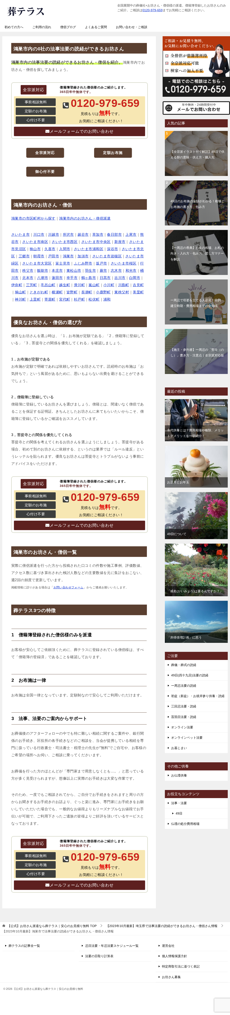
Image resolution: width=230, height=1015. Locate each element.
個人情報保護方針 (174, 956)
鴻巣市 (68, 256)
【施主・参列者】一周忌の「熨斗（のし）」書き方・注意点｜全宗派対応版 (197, 352)
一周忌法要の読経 (183, 685)
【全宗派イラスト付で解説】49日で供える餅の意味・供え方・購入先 (197, 154)
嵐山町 (94, 285)
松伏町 (94, 299)
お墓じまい (179, 748)
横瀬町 (57, 292)
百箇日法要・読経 (183, 717)
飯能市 (42, 270)
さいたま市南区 (35, 242)
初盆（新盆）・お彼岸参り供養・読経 (198, 696)
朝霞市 (38, 256)
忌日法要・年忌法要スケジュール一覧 (112, 945)
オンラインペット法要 (187, 737)
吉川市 (119, 278)
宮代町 (64, 299)
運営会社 (168, 945)
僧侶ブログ (68, 27)
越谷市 (82, 234)
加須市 (82, 256)
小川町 (108, 285)
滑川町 (79, 285)
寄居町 (49, 299)
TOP (52, 926)
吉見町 (138, 285)
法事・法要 (179, 803)
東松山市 (73, 270)
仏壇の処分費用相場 (185, 824)
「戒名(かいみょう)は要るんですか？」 (195, 591)
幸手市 (71, 278)
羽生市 (90, 270)
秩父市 (27, 270)
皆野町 (71, 292)
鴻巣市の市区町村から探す (33, 218)
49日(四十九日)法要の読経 (189, 675)
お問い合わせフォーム (68, 587)
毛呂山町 (48, 285)
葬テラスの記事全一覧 (24, 945)
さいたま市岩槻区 (107, 256)
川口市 (38, 234)
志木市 (116, 270)
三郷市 (24, 256)
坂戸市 (101, 263)
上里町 (35, 299)
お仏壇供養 (179, 775)
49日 (179, 813)
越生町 (64, 285)
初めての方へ (13, 27)
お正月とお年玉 (178, 482)
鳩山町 (20, 292)
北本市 (27, 278)
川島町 (123, 285)
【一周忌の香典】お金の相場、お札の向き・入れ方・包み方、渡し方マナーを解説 (197, 253)
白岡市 (134, 278)
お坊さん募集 (171, 977)
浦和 (107, 299)
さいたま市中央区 (96, 242)
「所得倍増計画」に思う (184, 637)
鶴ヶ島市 (88, 278)
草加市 (97, 234)
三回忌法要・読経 (183, 706)
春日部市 (114, 234)
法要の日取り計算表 (99, 956)
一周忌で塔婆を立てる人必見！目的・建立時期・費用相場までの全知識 (197, 303)
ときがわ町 (39, 292)
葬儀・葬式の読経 (183, 665)
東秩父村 (121, 292)
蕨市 (103, 270)
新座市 (119, 242)
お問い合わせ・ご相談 (131, 27)
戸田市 (53, 256)
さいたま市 (20, 234)
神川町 (20, 299)
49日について (176, 534)
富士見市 (62, 263)
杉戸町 (79, 299)
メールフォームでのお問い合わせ (82, 131)
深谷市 (112, 249)
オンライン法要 (182, 727)
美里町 (138, 292)
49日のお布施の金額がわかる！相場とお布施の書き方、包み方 (197, 204)
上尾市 (130, 234)
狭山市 (35, 249)
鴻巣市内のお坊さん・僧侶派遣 (85, 218)
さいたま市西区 (64, 242)
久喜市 (49, 249)
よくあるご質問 (96, 27)
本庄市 (57, 270)
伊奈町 (16, 285)
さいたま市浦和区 (88, 249)
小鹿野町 (103, 292)
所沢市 (68, 234)
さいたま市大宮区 (37, 263)
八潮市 (42, 278)
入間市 (64, 249)
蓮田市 (57, 278)
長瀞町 (86, 292)
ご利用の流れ (41, 27)
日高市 (105, 278)
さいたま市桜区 (124, 263)
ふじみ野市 (83, 263)
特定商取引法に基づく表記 (181, 966)
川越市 (53, 234)
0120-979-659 (152, 10)
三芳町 (31, 285)
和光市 (131, 270)
